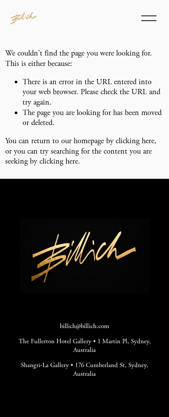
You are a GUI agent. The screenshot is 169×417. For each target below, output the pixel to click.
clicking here (135, 141)
